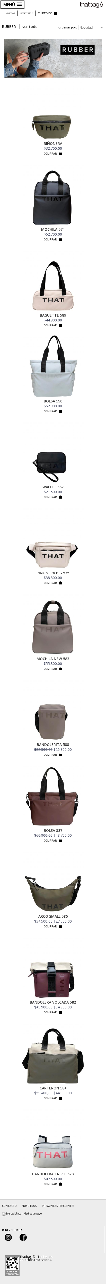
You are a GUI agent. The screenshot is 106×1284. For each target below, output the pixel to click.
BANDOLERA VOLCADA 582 (53, 1002)
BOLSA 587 (53, 830)
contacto (9, 1206)
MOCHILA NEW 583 (53, 658)
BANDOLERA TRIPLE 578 (53, 1173)
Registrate (26, 13)
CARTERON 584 (53, 1088)
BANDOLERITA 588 (53, 744)
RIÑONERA (53, 143)
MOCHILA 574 (53, 229)
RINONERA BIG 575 (53, 572)
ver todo (30, 26)
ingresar (10, 13)
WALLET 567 (53, 486)
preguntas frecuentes (58, 1206)
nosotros (29, 1206)
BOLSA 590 (53, 401)
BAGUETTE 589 (53, 315)
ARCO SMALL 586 (53, 916)
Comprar (50, 153)
